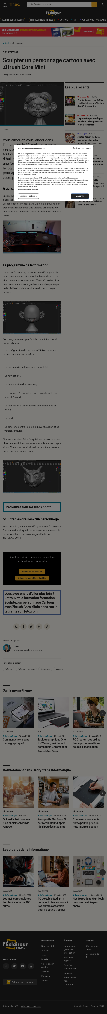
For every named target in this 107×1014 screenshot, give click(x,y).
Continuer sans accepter (82, 148)
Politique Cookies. (30, 174)
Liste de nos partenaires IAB (28, 189)
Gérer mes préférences (28, 196)
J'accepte (80, 196)
